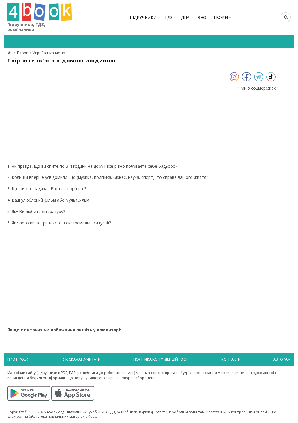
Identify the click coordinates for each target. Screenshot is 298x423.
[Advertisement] (112, 114)
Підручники (143, 17)
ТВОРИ (220, 17)
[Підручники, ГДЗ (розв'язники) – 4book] (10, 52)
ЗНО (202, 17)
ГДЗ (169, 17)
